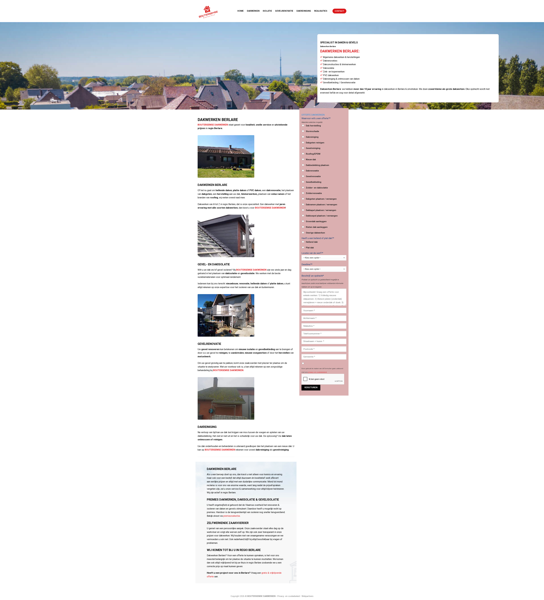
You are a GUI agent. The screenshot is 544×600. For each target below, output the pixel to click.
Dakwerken (253, 11)
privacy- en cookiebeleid (317, 372)
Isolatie (267, 11)
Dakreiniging (304, 11)
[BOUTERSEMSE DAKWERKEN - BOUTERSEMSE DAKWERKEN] (209, 11)
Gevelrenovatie (284, 11)
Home (240, 11)
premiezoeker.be (231, 516)
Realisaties (320, 11)
